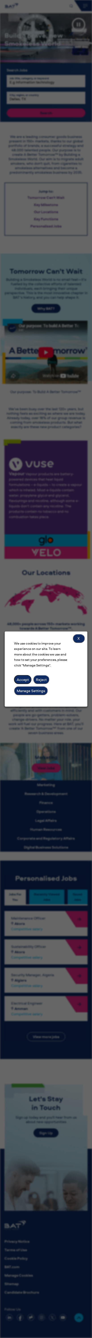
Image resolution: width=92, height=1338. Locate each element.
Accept (23, 679)
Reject (41, 679)
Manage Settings (31, 690)
